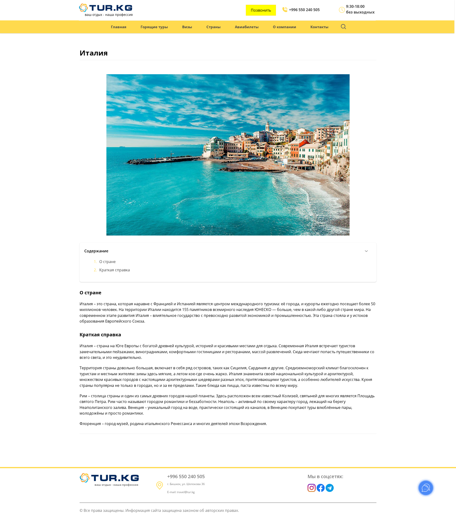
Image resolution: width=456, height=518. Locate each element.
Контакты (319, 26)
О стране (107, 261)
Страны (213, 26)
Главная (118, 26)
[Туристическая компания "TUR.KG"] (105, 7)
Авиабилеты (247, 26)
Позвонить (261, 10)
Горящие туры (154, 26)
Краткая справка (114, 270)
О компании (284, 26)
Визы (187, 26)
